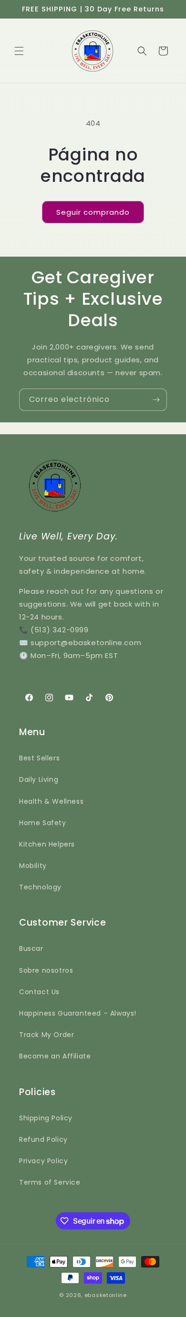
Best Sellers (39, 758)
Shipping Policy (45, 1118)
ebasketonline (105, 1295)
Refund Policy (43, 1139)
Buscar (31, 948)
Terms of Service (50, 1182)
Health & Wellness (51, 801)
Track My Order (46, 1034)
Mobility (33, 865)
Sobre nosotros (46, 970)
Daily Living (38, 779)
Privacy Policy (43, 1161)
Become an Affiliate (55, 1056)
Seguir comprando (93, 212)
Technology (40, 887)
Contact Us (39, 992)
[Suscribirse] (155, 400)
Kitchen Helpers (47, 844)
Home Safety (42, 823)
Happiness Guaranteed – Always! (77, 1013)
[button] (19, 50)
